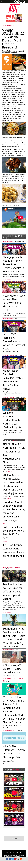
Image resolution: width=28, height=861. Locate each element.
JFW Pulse (17, 567)
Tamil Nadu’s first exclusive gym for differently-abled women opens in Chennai (12, 591)
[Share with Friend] (18, 859)
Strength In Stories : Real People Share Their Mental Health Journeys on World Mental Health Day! (14, 636)
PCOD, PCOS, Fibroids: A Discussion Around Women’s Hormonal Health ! (14, 341)
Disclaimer (7, 854)
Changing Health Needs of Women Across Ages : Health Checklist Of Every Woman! (13, 264)
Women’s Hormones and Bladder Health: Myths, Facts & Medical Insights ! (12, 420)
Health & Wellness (8, 26)
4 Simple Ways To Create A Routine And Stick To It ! (12, 669)
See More (14, 839)
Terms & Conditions (17, 852)
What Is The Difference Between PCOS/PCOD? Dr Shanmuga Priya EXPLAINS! (14, 753)
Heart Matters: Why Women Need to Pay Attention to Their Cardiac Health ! (14, 303)
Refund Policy (20, 854)
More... (10, 471)
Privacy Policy (13, 854)
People (17, 679)
